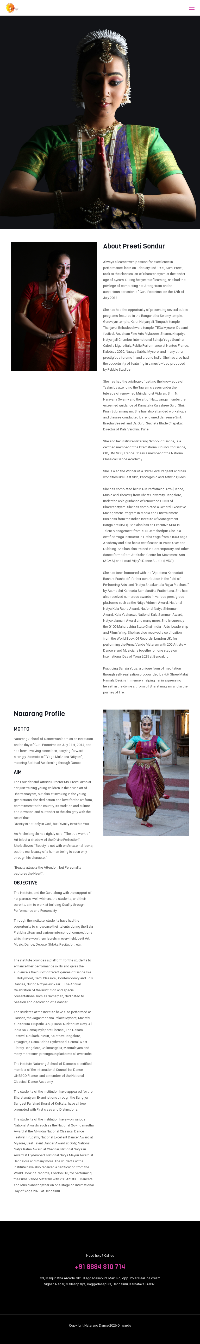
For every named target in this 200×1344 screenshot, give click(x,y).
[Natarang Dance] (12, 8)
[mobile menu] (191, 7)
